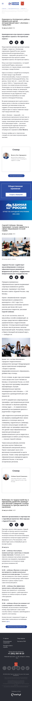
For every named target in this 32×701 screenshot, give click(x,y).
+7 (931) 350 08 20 (16, 653)
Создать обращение (16, 194)
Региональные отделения (7, 642)
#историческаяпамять (16, 175)
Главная (4, 8)
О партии (6, 638)
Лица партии (21, 638)
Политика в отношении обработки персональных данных (16, 684)
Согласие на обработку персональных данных (16, 686)
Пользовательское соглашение (16, 680)
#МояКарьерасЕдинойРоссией (16, 626)
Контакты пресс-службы (8, 646)
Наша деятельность (13, 8)
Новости (23, 8)
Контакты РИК (21, 641)
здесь (8, 621)
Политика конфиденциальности (16, 682)
